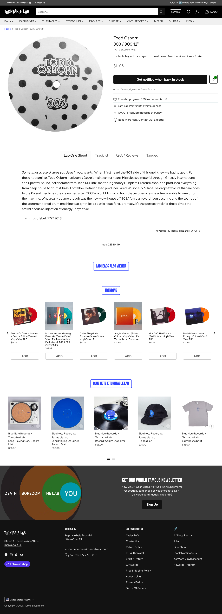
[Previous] (5, 424)
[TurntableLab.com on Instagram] (11, 555)
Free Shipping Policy (138, 570)
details (213, 2)
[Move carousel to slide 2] (113, 459)
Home (7, 28)
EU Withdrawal (135, 553)
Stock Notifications (185, 553)
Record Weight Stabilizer (110, 440)
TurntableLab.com (34, 605)
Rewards (175, 11)
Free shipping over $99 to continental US (142, 99)
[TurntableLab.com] (17, 11)
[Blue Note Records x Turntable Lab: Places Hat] (154, 413)
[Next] (216, 424)
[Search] (161, 11)
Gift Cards (132, 564)
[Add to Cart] (38, 426)
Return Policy (134, 547)
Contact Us (132, 541)
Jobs (176, 541)
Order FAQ (132, 535)
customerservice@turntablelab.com (86, 549)
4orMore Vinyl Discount (188, 558)
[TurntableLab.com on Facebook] (6, 555)
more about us (12, 544)
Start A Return (134, 558)
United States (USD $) (20, 599)
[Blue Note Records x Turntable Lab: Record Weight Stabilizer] (110, 413)
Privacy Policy (134, 582)
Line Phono (180, 547)
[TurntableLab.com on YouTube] (22, 555)
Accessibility (133, 576)
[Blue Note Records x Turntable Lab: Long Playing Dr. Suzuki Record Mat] (67, 413)
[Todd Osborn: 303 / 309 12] (56, 84)
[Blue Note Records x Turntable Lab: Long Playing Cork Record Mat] (24, 413)
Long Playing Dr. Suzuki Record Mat (65, 442)
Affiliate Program (184, 535)
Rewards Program (185, 564)
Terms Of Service (136, 588)
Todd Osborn (125, 37)
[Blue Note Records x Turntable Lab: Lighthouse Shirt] (197, 413)
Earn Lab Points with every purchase (139, 105)
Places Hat (145, 440)
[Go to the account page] (197, 12)
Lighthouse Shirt (192, 440)
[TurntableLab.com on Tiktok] (16, 555)
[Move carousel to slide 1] (108, 459)
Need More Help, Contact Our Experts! (141, 119)
